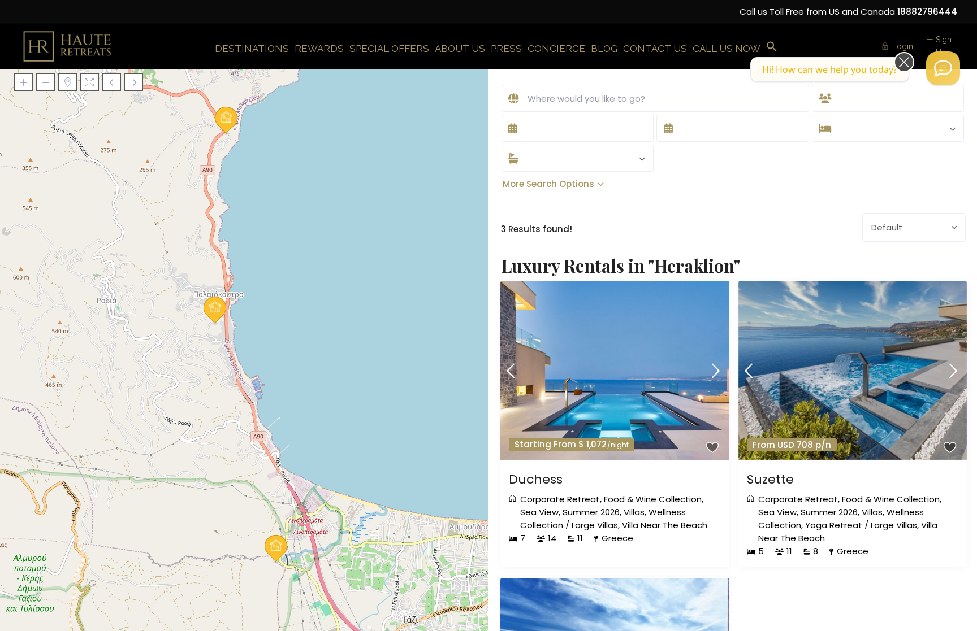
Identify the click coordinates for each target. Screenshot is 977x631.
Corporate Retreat (560, 499)
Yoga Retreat (833, 525)
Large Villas (595, 525)
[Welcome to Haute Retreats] (943, 68)
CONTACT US (655, 48)
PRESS (506, 48)
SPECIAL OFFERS (389, 48)
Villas (634, 512)
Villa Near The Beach (664, 525)
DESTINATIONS (252, 48)
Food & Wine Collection (653, 499)
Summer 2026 (591, 512)
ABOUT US (460, 48)
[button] (771, 47)
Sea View (539, 512)
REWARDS (319, 48)
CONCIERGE (556, 48)
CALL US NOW (726, 48)
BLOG (604, 48)
